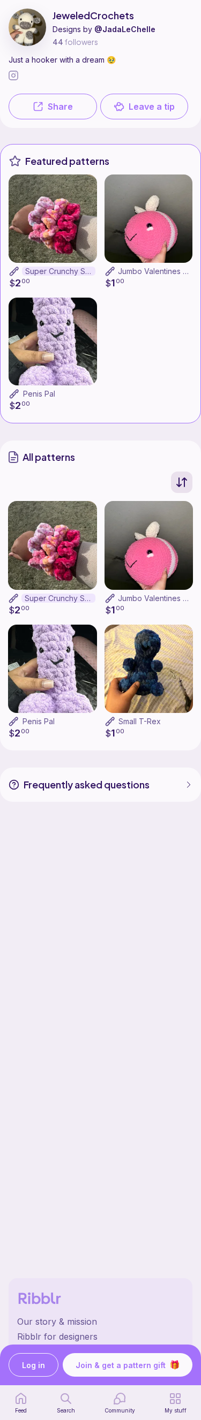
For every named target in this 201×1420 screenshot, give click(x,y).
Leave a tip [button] (152, 106)
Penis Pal (39, 393)
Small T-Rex (139, 721)
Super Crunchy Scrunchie (60, 271)
